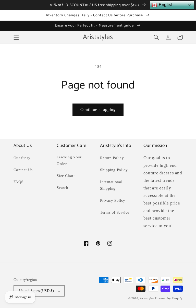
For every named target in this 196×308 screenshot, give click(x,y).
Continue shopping (98, 109)
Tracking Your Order (69, 160)
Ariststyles (147, 298)
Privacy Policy (112, 200)
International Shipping (111, 185)
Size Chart (66, 176)
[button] (16, 37)
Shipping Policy (114, 170)
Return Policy (112, 158)
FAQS (19, 182)
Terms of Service (114, 212)
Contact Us (23, 170)
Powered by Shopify (168, 298)
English (165, 5)
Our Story (22, 158)
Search (62, 188)
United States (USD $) (36, 291)
